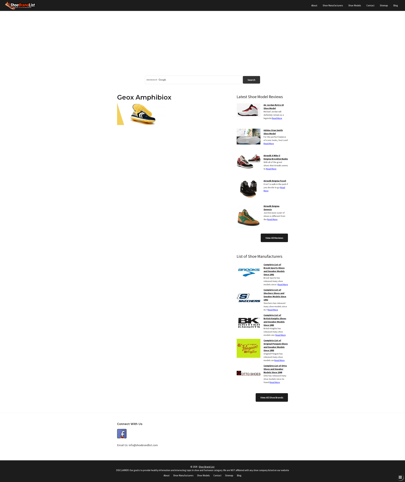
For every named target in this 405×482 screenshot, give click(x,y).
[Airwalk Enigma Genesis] (248, 206)
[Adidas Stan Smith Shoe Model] (248, 130)
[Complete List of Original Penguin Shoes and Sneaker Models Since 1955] (248, 340)
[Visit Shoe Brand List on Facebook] (122, 431)
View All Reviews (274, 237)
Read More (277, 118)
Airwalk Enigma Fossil (275, 180)
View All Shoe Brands (271, 397)
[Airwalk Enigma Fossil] (248, 181)
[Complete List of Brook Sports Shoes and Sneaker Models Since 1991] (248, 264)
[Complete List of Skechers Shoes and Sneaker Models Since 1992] (248, 290)
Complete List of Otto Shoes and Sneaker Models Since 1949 (275, 369)
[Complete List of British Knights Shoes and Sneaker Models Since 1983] (248, 315)
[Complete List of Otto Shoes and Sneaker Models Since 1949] (248, 366)
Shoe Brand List (207, 466)
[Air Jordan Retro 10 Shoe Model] (248, 105)
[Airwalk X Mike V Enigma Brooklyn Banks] (248, 155)
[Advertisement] (202, 49)
